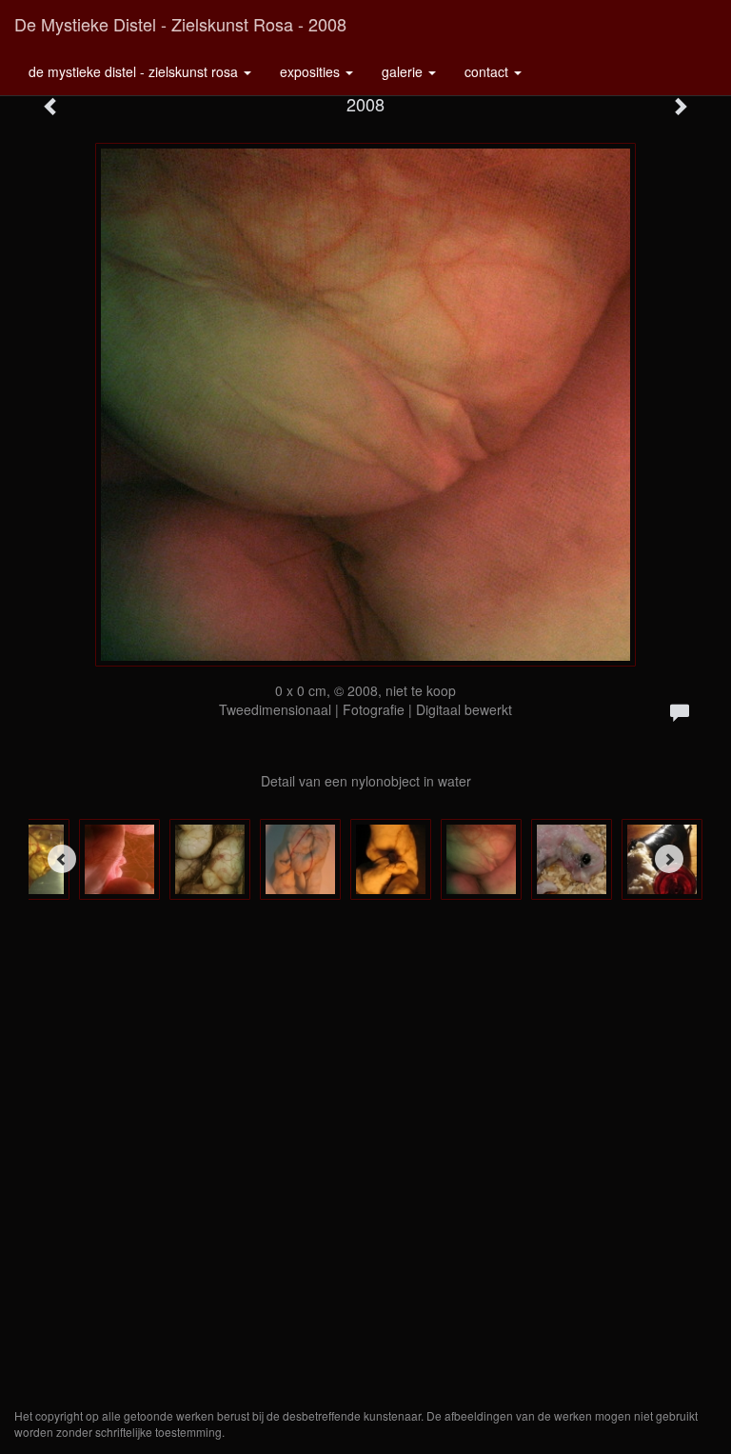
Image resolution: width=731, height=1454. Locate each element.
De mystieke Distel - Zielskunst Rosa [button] (135, 71)
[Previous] (62, 859)
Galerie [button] (404, 71)
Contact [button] (488, 71)
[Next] (669, 859)
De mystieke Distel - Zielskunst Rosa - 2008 (180, 23)
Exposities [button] (312, 71)
